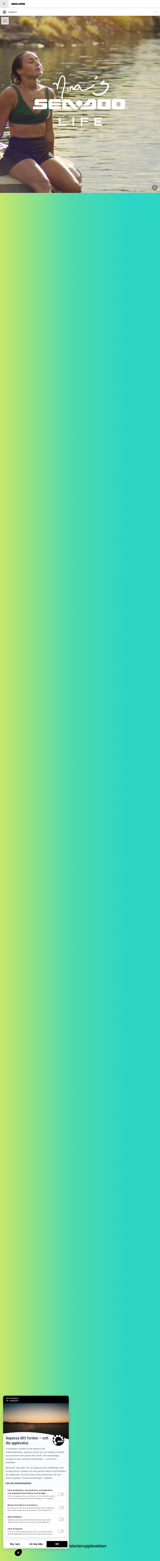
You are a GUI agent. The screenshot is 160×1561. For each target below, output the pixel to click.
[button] (155, 187)
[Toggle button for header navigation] (4, 4)
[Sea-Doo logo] (18, 4)
